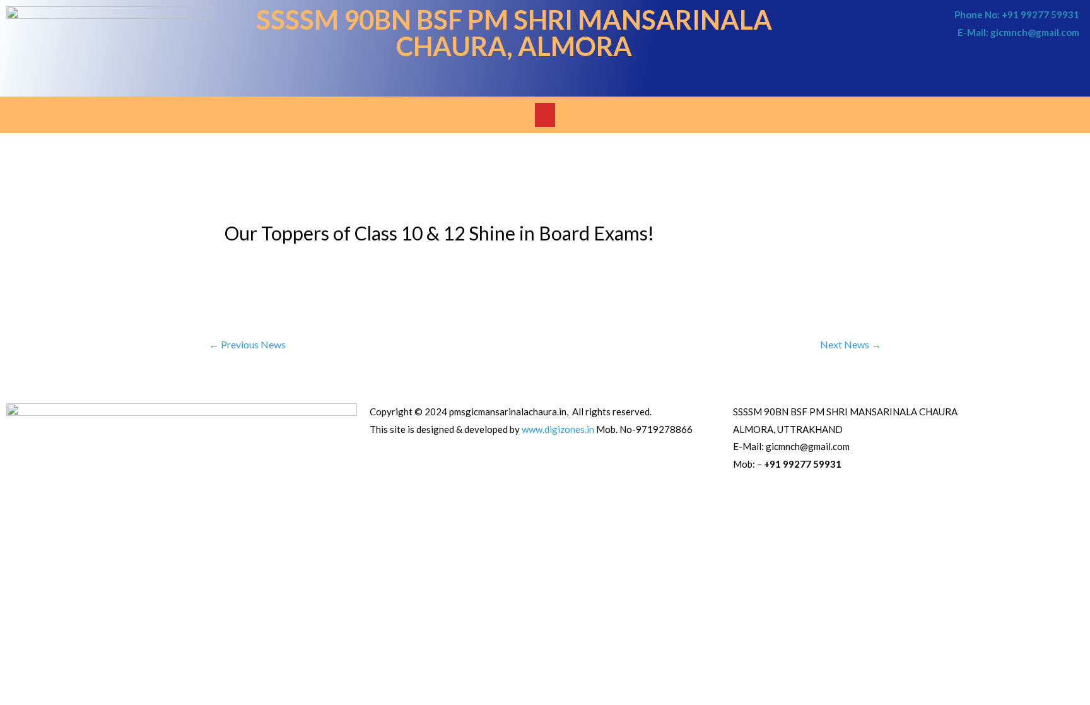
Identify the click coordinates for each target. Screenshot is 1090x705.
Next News (850, 344)
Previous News (247, 344)
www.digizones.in (558, 429)
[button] (545, 115)
